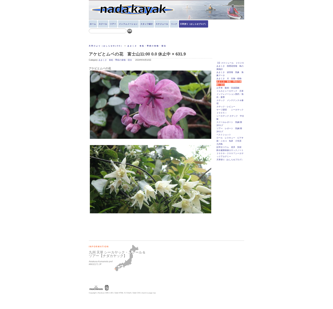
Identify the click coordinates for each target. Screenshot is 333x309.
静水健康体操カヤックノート (230, 150)
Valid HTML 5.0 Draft (122, 293)
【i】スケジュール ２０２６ (230, 63)
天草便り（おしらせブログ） (193, 24)
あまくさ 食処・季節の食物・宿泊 (146, 46)
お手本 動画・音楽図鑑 (228, 88)
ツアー (113, 24)
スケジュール (162, 24)
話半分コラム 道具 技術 (228, 147)
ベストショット (223, 134)
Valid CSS (136, 293)
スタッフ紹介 (146, 24)
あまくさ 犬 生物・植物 (228, 78)
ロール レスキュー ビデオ (230, 138)
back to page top (149, 293)
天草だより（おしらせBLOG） (106, 46)
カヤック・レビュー (225, 106)
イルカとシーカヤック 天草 (230, 91)
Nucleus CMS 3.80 (105, 293)
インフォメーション (128, 24)
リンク (174, 24)
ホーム (93, 24)
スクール (103, 24)
